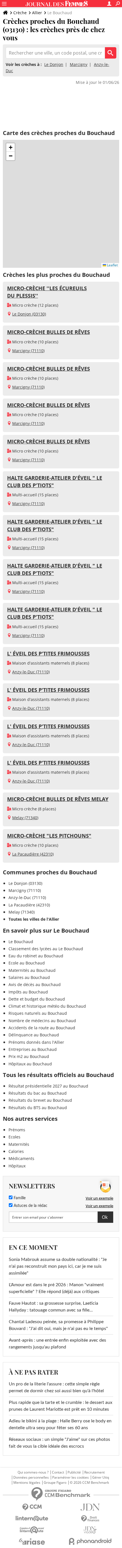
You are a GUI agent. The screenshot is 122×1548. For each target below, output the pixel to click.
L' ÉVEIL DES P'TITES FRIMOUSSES (48, 653)
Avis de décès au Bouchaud (35, 984)
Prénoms (17, 1129)
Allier (37, 12)
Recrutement (94, 1472)
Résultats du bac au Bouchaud (38, 1093)
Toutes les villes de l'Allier (34, 919)
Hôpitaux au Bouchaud (30, 1063)
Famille (19, 1198)
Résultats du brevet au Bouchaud (40, 1100)
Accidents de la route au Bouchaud (42, 1027)
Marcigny (78, 64)
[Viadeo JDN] (90, 1530)
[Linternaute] (32, 1518)
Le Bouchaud (21, 941)
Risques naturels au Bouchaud (38, 1013)
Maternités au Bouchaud (32, 970)
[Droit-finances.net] (90, 1518)
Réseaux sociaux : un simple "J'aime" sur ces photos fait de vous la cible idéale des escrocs (59, 1443)
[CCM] (32, 1507)
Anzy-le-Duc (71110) (31, 672)
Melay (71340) (25, 817)
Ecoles (14, 1137)
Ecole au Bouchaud (27, 963)
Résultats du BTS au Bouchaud (38, 1107)
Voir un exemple (99, 1198)
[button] (10, 147)
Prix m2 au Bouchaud (29, 1056)
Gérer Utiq (100, 1477)
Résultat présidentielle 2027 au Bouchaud (48, 1086)
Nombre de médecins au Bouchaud (42, 1020)
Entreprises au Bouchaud (33, 1049)
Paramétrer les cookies (70, 1477)
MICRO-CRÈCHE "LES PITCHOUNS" (49, 835)
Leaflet (112, 265)
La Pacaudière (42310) (33, 854)
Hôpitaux (17, 1166)
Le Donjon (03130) (29, 314)
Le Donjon (53, 64)
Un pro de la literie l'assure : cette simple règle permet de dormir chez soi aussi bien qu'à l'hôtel (56, 1387)
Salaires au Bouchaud (29, 977)
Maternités (19, 1144)
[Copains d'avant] (32, 1530)
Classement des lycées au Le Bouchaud (46, 948)
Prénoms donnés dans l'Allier (36, 1042)
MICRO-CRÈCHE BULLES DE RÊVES (48, 332)
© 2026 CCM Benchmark (89, 1483)
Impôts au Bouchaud (28, 992)
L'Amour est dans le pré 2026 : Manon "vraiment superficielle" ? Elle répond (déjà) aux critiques (56, 1288)
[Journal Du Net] (90, 1507)
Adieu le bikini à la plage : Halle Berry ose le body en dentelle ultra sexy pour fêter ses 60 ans (60, 1424)
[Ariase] (32, 1541)
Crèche (20, 12)
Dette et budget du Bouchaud (37, 999)
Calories (16, 1151)
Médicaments (21, 1158)
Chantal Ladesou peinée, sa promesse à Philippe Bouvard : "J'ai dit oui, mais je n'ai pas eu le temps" (58, 1325)
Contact (58, 1472)
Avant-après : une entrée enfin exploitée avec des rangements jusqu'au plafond (57, 1343)
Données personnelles (31, 1477)
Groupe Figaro (55, 1483)
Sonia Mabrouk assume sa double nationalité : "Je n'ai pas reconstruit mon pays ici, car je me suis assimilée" (58, 1266)
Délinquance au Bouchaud (34, 1034)
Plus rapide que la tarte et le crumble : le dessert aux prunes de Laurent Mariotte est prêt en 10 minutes (60, 1406)
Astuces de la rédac (29, 1206)
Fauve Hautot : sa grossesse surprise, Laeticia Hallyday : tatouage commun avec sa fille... (53, 1306)
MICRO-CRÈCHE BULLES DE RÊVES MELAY (57, 799)
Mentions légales (26, 1483)
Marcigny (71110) (28, 350)
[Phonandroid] (90, 1541)
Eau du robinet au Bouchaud (36, 955)
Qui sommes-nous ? (33, 1472)
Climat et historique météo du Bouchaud (47, 1006)
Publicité (74, 1472)
